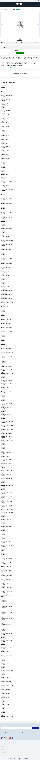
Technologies (3, 752)
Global (30, 0)
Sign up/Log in (35, 0)
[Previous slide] (2, 24)
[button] (19, 39)
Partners (2, 749)
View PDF (10, 67)
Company (3, 755)
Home (26, 0)
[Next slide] (38, 24)
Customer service (4, 743)
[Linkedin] (12, 738)
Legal (2, 746)
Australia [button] (2, 0)
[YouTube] (10, 738)
